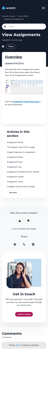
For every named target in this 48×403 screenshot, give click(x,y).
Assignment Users (15, 181)
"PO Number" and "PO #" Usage (21, 147)
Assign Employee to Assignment (21, 152)
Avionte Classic (8, 16)
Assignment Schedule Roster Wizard (23, 171)
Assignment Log (14, 167)
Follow (11, 46)
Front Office (23, 16)
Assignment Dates (15, 157)
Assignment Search (15, 176)
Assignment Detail (15, 142)
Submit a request (24, 314)
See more (13, 192)
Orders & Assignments (14, 19)
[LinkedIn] (33, 244)
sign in (18, 345)
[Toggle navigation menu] (43, 8)
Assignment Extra (15, 162)
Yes (19, 220)
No (28, 220)
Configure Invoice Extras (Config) (21, 186)
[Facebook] (14, 244)
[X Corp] (24, 244)
